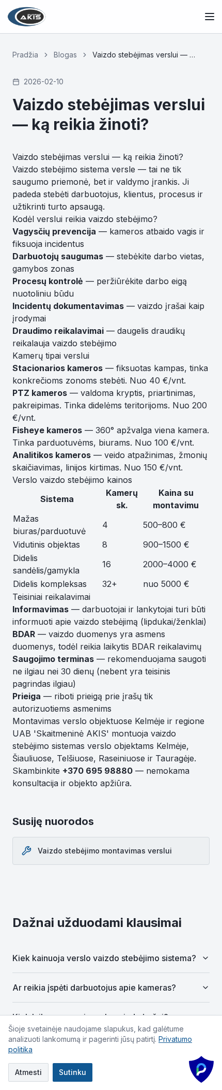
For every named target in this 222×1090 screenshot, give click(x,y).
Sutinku (72, 1072)
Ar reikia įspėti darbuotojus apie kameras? (94, 987)
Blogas (65, 54)
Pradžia (25, 54)
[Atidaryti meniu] (209, 16)
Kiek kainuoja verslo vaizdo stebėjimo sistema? (104, 958)
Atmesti (28, 1072)
